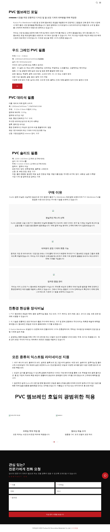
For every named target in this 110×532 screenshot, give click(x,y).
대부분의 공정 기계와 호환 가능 (55, 248)
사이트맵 (75, 528)
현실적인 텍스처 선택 (55, 218)
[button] (52, 441)
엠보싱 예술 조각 (78, 431)
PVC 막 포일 (73, 35)
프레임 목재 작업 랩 (31, 431)
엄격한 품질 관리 (55, 281)
